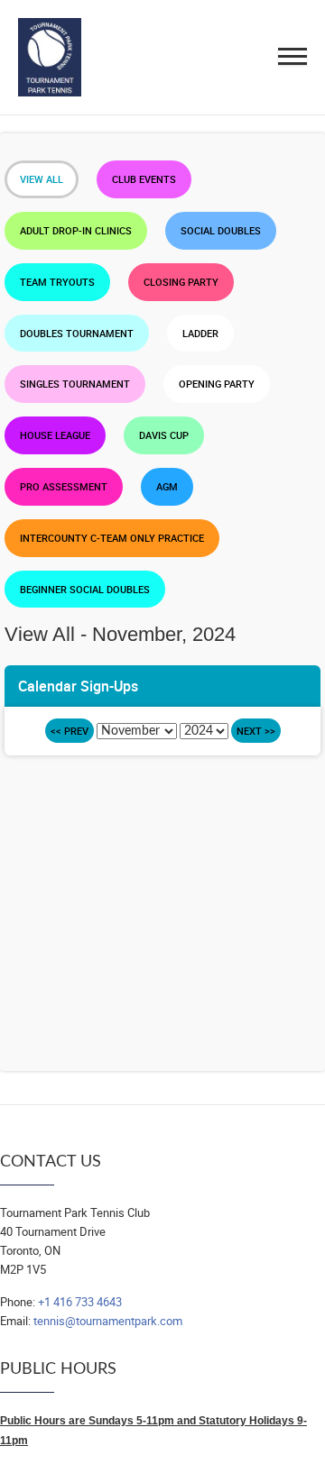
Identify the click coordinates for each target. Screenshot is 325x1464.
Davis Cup (164, 435)
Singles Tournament (75, 383)
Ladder (200, 333)
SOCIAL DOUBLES (221, 230)
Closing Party (181, 281)
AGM (167, 486)
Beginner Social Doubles (85, 589)
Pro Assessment (63, 486)
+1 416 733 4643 (80, 1302)
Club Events (144, 179)
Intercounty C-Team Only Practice (112, 537)
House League (55, 435)
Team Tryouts (57, 281)
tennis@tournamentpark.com (107, 1321)
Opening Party (217, 383)
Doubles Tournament (77, 333)
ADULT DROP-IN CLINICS (76, 230)
